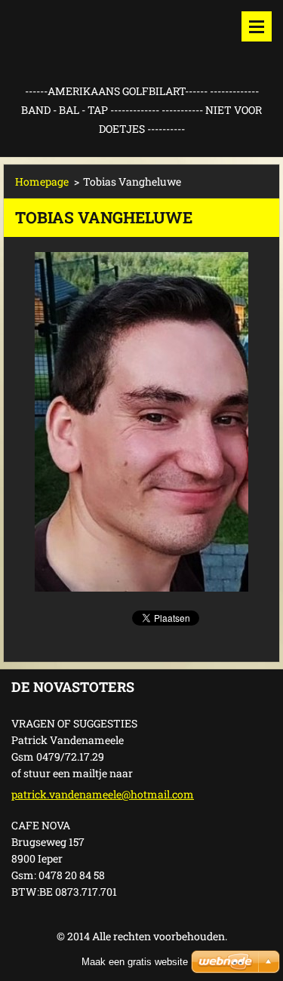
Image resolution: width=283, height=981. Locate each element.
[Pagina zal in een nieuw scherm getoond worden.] (141, 422)
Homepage (42, 181)
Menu (256, 26)
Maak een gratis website (135, 961)
